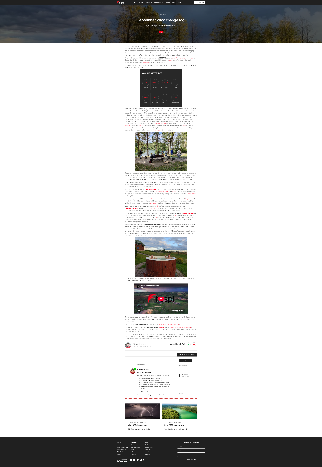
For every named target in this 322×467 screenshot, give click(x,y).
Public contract (149, 445)
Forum (132, 449)
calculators (164, 192)
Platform (119, 442)
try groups (153, 203)
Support (147, 449)
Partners (147, 454)
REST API (149, 199)
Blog (132, 445)
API (132, 452)
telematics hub (161, 124)
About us (147, 452)
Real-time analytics (122, 449)
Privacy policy (149, 447)
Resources (134, 442)
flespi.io (187, 199)
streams (174, 192)
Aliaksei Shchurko (142, 422)
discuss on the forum (187, 355)
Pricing (147, 442)
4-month (146, 62)
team (184, 126)
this (176, 215)
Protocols (133, 454)
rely (157, 206)
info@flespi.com (191, 459)
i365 (178, 324)
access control (191, 194)
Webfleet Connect (165, 324)
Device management (122, 447)
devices (127, 126)
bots (170, 60)
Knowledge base (135, 447)
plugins (158, 192)
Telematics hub (121, 445)
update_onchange (132, 208)
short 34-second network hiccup (183, 58)
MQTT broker (120, 452)
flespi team (156, 130)
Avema (173, 324)
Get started (200, 2)
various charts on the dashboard (180, 327)
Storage (119, 454)
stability (141, 126)
